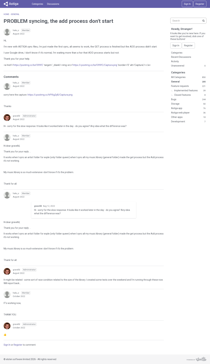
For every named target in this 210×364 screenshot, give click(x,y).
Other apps (188, 117)
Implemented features (190, 90)
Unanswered (188, 65)
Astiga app (188, 108)
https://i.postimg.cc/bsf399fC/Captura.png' (95, 65)
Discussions (53, 4)
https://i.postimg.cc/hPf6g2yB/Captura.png (50, 94)
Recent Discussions (181, 57)
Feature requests (188, 86)
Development (188, 121)
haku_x (16, 30)
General (188, 81)
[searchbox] (188, 21)
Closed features (190, 95)
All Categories (188, 77)
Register (200, 4)
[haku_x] (7, 32)
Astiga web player (188, 112)
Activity (175, 61)
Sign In (187, 4)
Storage (188, 103)
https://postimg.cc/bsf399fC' (28, 65)
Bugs (188, 99)
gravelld (16, 116)
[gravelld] (7, 117)
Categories (37, 4)
